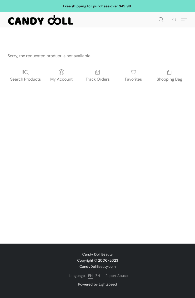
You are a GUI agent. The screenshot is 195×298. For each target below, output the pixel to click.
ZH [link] (97, 275)
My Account (61, 79)
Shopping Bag (169, 79)
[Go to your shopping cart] (175, 19)
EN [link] (90, 275)
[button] (40, 20)
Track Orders (98, 79)
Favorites (133, 79)
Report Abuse (116, 275)
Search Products (25, 79)
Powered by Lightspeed (97, 284)
